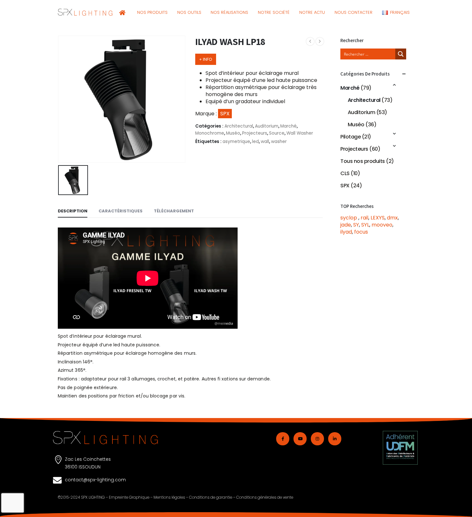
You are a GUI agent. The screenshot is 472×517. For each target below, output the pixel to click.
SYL (365, 224)
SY (356, 224)
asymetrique (236, 141)
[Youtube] (300, 438)
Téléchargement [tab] (174, 211)
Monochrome (209, 133)
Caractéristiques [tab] (121, 211)
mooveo (381, 224)
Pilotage (350, 136)
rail (364, 217)
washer (279, 141)
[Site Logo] (85, 12)
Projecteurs (254, 133)
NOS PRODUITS (152, 12)
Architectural (238, 126)
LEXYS (378, 217)
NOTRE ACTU (312, 12)
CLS (345, 173)
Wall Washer (299, 133)
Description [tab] (72, 211)
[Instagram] (317, 438)
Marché (288, 126)
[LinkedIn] (334, 438)
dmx (392, 217)
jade (345, 224)
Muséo (233, 133)
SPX (345, 185)
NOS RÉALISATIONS (229, 12)
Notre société (274, 12)
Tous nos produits (362, 161)
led (255, 141)
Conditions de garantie (210, 497)
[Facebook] (282, 438)
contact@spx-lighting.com (95, 480)
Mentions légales (169, 497)
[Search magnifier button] (400, 54)
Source (276, 133)
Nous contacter (353, 12)
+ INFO (205, 59)
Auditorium (266, 126)
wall (265, 141)
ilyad (346, 232)
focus (361, 232)
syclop (349, 217)
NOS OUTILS (189, 12)
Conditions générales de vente (264, 497)
